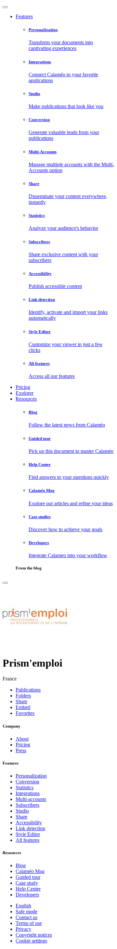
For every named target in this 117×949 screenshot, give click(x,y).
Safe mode (26, 911)
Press (21, 750)
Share (21, 816)
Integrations (28, 793)
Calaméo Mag (30, 871)
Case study (27, 883)
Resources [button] (26, 399)
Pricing (23, 387)
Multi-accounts (31, 799)
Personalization (31, 776)
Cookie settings (31, 940)
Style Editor (28, 834)
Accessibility (29, 822)
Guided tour (28, 877)
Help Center (28, 889)
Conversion (27, 781)
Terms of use (29, 923)
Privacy (23, 929)
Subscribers (27, 805)
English (23, 905)
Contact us (26, 917)
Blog (21, 865)
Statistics (24, 787)
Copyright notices (34, 935)
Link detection (30, 828)
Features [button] (24, 16)
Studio (22, 811)
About (22, 739)
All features (27, 840)
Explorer (24, 393)
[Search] (5, 583)
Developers (27, 894)
